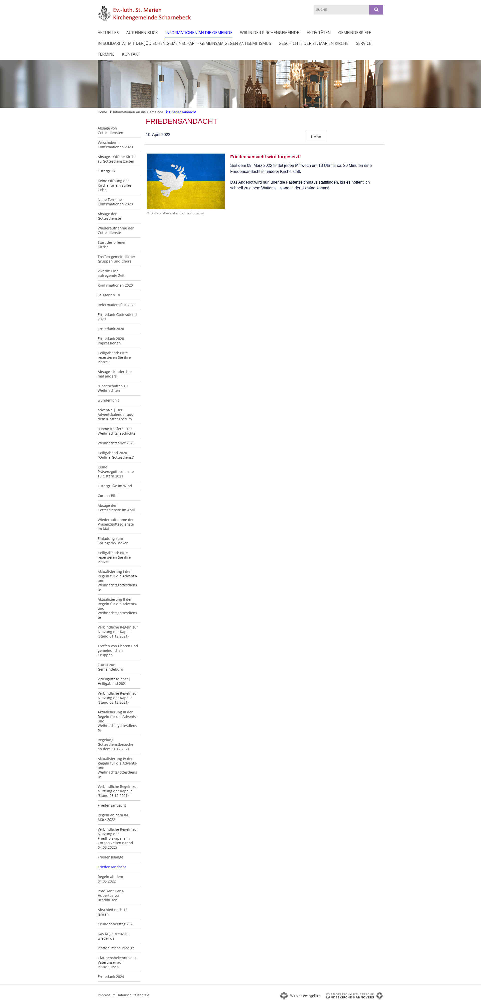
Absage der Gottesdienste (109, 216)
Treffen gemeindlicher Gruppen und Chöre (116, 259)
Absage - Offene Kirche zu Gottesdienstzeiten (117, 159)
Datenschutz (126, 995)
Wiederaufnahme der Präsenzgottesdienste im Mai (116, 524)
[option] (240, 84)
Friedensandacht (182, 112)
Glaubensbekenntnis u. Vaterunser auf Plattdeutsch (117, 962)
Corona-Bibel (108, 495)
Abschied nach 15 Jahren (113, 912)
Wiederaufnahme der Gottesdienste (116, 230)
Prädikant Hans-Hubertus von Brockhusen (111, 895)
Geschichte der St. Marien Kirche (313, 43)
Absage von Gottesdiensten (110, 130)
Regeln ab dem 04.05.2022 (110, 879)
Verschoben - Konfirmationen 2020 (115, 144)
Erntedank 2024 (111, 976)
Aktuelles (108, 32)
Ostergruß (106, 171)
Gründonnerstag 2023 (116, 924)
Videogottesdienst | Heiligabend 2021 (114, 681)
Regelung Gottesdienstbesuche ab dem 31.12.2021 (115, 744)
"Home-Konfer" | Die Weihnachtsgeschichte (117, 431)
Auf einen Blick (142, 32)
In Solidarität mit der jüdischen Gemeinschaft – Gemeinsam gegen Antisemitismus (184, 43)
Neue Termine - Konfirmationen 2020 (115, 201)
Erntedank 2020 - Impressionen (112, 340)
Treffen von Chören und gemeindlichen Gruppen (118, 650)
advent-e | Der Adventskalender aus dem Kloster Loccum (115, 414)
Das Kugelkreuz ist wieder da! (113, 936)
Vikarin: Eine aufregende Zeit (111, 273)
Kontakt (131, 54)
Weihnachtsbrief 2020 (116, 443)
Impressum (106, 995)
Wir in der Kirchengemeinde (269, 32)
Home (102, 112)
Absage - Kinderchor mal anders (115, 374)
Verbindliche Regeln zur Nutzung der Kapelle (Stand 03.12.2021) (118, 698)
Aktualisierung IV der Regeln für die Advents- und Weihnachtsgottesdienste (117, 767)
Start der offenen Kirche (112, 244)
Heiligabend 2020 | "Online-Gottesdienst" (116, 455)
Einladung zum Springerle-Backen (113, 540)
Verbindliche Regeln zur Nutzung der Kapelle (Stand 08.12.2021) (118, 791)
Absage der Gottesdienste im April (116, 507)
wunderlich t (108, 400)
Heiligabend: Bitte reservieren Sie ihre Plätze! (114, 557)
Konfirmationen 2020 (115, 285)
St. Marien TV (109, 295)
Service (363, 43)
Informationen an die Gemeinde (198, 32)
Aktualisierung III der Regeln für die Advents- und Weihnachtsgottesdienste (117, 721)
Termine (106, 54)
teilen (317, 136)
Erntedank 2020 (111, 328)
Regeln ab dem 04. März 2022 (113, 817)
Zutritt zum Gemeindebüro (110, 667)
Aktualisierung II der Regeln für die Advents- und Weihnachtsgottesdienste (117, 608)
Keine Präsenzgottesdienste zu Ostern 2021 (116, 471)
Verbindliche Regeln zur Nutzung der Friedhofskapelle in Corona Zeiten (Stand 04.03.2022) (118, 838)
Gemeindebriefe (354, 32)
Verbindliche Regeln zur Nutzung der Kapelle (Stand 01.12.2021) (118, 632)
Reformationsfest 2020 (117, 304)
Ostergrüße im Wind (115, 485)
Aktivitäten (319, 32)
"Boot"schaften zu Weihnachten (113, 388)
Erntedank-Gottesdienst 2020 (118, 316)
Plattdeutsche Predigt (116, 948)
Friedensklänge (110, 857)
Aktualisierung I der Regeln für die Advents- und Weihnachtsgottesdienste (117, 580)
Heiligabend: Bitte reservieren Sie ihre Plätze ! (114, 357)
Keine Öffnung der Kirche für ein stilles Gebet (115, 185)
